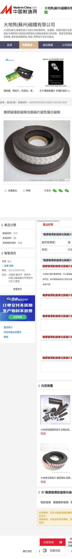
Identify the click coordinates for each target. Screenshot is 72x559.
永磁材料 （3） (10, 238)
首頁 (2, 102)
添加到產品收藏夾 (12, 332)
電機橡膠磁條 (60, 502)
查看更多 (17, 289)
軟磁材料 (22, 102)
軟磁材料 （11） (11, 233)
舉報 (28, 190)
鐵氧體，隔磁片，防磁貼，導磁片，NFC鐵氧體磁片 (29, 90)
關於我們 (27, 551)
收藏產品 (12, 190)
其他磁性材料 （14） (13, 242)
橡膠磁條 (46, 502)
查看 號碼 (8, 265)
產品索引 (8, 327)
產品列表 (11, 102)
